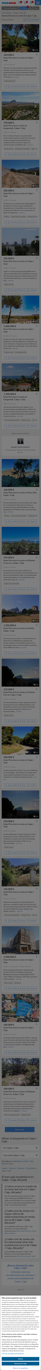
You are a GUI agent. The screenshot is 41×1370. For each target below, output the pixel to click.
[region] (20, 1332)
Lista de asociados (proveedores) (13, 1353)
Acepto (20, 1359)
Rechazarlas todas (20, 1363)
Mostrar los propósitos (20, 1368)
